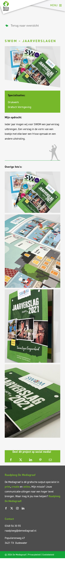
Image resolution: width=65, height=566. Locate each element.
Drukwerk (13, 102)
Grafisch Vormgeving (19, 107)
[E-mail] (50, 459)
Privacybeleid (34, 554)
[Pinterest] (40, 459)
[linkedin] (23, 508)
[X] (21, 459)
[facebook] (6, 508)
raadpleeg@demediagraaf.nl (20, 530)
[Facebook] (11, 459)
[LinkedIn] (31, 459)
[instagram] (17, 508)
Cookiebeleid (48, 554)
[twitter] (11, 508)
